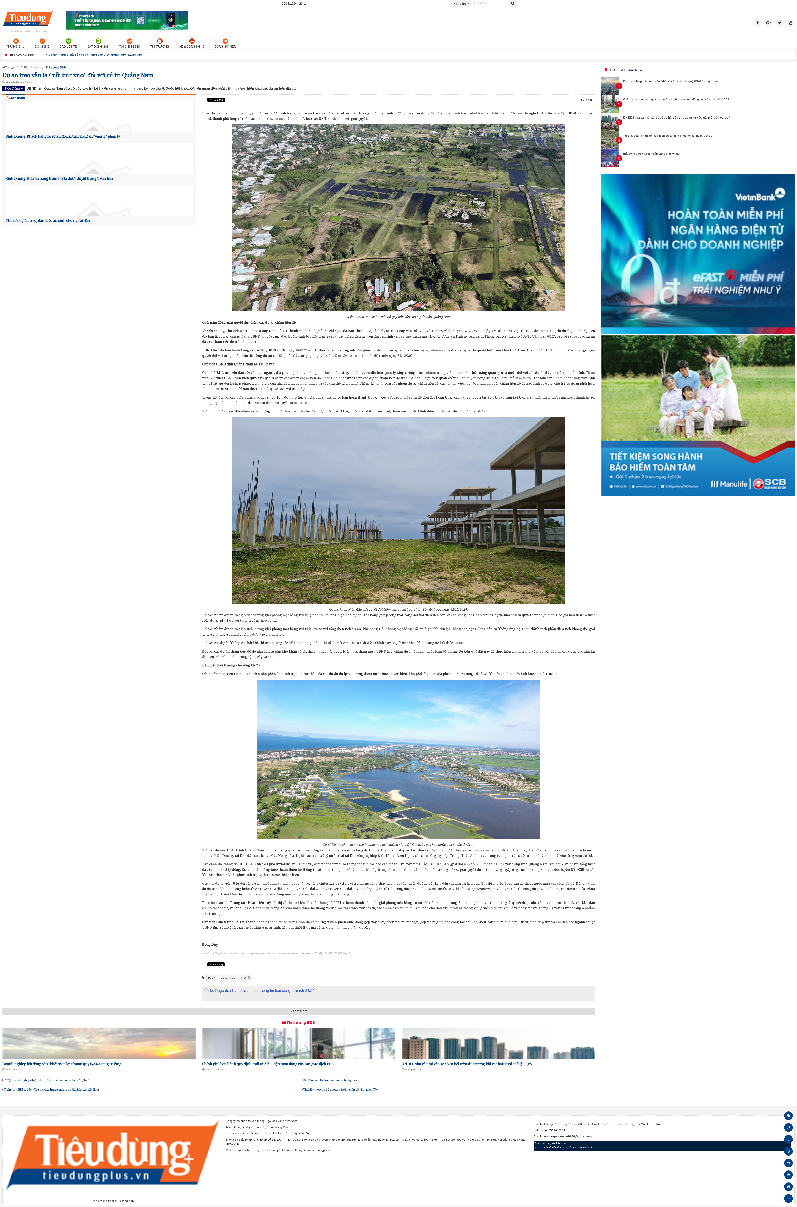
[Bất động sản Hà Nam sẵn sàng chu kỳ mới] (610, 166)
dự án (211, 978)
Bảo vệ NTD (68, 46)
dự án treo (228, 978)
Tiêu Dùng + (14, 88)
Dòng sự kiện (225, 46)
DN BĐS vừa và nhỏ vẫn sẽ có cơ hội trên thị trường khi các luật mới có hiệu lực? (467, 1063)
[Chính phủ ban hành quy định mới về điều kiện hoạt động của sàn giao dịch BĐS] (610, 112)
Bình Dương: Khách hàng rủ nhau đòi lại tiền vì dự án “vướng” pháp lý (63, 136)
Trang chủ (16, 46)
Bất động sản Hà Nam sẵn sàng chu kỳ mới (330, 1080)
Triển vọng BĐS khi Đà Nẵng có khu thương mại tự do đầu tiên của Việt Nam (51, 1089)
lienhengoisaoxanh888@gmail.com (567, 1136)
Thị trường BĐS (300, 1022)
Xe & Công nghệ (191, 46)
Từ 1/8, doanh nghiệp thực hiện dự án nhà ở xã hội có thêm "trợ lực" (46, 1080)
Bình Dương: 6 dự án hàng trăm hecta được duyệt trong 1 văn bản (59, 178)
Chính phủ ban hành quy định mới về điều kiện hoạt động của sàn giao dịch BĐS (106, 54)
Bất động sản (98, 46)
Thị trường (159, 46)
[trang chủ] (27, 27)
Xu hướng (463, 3)
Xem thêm (299, 1011)
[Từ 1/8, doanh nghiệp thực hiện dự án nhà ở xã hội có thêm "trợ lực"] (610, 148)
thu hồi (246, 978)
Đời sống (42, 46)
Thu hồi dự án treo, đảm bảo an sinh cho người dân (48, 220)
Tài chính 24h (129, 46)
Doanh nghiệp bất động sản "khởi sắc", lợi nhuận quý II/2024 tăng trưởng (61, 1063)
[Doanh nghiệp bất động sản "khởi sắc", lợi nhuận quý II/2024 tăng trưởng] (610, 94)
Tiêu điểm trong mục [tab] (624, 69)
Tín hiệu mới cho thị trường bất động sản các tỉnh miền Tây (340, 1089)
